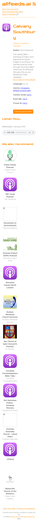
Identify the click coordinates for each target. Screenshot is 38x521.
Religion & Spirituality (22, 91)
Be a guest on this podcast (24, 80)
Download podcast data (12, 12)
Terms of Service (29, 516)
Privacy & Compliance (26, 509)
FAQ (4, 9)
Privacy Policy (15, 516)
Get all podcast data (23, 112)
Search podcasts (9, 14)
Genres (10, 9)
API (16, 9)
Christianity (25, 88)
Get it (29, 95)
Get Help (12, 509)
